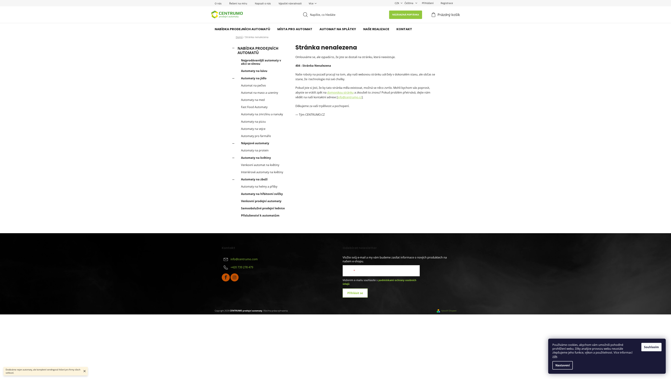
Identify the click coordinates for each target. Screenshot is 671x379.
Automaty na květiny (256, 158)
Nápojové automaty (255, 143)
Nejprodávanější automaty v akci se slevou (261, 62)
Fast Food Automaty (254, 107)
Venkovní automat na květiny (260, 165)
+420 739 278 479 (242, 267)
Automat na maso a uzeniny (259, 93)
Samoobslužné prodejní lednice (263, 208)
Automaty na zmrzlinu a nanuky (262, 114)
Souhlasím (651, 347)
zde (554, 356)
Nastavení (562, 365)
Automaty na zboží (254, 179)
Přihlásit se (355, 293)
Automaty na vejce (253, 129)
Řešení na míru (238, 3)
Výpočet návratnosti (290, 3)
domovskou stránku (340, 92)
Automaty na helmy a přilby (259, 186)
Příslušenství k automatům (260, 215)
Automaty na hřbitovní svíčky (262, 194)
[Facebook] (226, 277)
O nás (218, 3)
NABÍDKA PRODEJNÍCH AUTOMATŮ (258, 50)
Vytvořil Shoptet (448, 310)
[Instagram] (235, 277)
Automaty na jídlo (253, 78)
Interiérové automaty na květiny (262, 172)
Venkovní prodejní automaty (261, 201)
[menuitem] (242, 29)
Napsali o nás (263, 3)
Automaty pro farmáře (256, 136)
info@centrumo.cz (350, 97)
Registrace (447, 3)
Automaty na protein (255, 150)
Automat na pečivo (253, 85)
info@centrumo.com (244, 259)
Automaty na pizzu (253, 122)
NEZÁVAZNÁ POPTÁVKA (405, 14)
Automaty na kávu (254, 71)
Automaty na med (253, 100)
